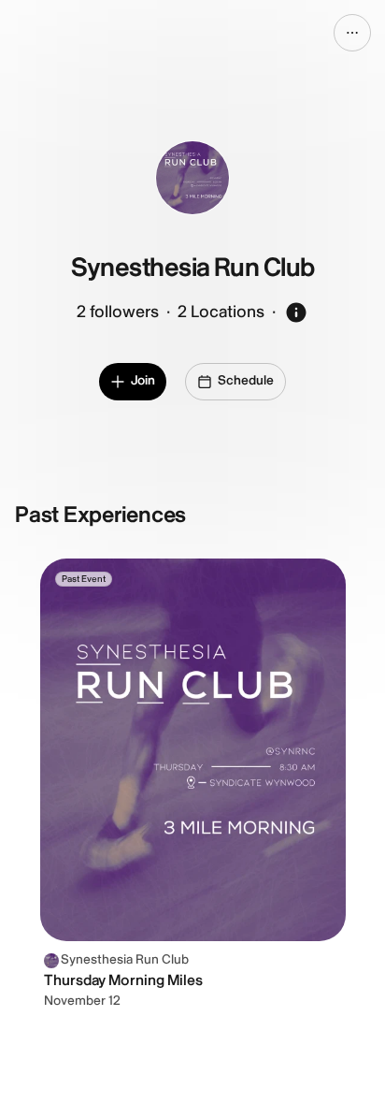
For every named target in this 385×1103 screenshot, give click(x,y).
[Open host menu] (352, 32)
